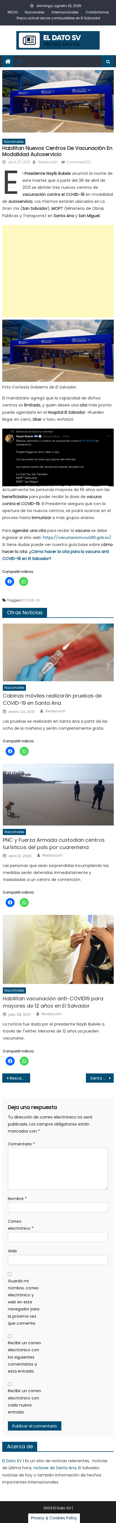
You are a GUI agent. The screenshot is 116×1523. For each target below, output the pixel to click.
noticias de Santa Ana (54, 1468)
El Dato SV (12, 1461)
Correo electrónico (21, 1225)
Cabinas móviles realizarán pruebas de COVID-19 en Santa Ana (52, 699)
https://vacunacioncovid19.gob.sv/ (77, 537)
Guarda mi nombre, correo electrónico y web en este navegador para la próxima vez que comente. (23, 1302)
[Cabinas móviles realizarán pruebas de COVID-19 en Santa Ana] (58, 652)
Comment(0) (78, 162)
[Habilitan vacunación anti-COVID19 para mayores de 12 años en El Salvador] (58, 949)
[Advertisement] (58, 271)
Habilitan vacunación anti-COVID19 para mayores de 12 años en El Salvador (53, 1002)
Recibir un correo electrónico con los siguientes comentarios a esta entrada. (24, 1357)
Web (12, 1251)
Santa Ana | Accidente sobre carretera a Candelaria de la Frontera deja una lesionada (102, 1078)
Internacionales (65, 12)
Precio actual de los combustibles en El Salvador (58, 18)
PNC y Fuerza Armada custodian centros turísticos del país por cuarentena (54, 843)
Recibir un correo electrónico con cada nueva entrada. (24, 1401)
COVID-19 (31, 600)
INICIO (13, 12)
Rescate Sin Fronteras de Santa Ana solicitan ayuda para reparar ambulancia (20, 1078)
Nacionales (34, 12)
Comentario (21, 1144)
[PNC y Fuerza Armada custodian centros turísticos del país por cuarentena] (58, 795)
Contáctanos (97, 12)
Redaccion (47, 162)
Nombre (17, 1198)
